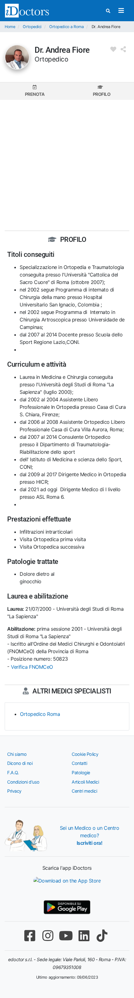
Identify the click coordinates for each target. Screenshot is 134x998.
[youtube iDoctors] (66, 935)
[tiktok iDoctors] (102, 935)
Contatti (79, 763)
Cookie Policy (85, 754)
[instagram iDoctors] (47, 935)
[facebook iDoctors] (29, 935)
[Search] (108, 11)
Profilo (102, 94)
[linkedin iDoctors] (84, 935)
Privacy (14, 791)
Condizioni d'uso (23, 782)
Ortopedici (32, 26)
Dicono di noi (19, 763)
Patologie (81, 772)
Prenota (35, 94)
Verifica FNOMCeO (32, 667)
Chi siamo (17, 754)
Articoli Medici (85, 782)
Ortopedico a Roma (66, 26)
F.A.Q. (13, 772)
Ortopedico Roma (40, 714)
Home (10, 26)
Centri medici (84, 791)
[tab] (34, 91)
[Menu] (121, 10)
